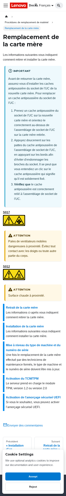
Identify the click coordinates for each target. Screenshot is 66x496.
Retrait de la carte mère (22, 307)
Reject (33, 486)
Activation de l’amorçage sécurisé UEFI (33, 397)
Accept (33, 476)
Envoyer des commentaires (25, 425)
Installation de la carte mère (25, 326)
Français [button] (44, 5)
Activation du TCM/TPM (22, 378)
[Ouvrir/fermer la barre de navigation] (5, 5)
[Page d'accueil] (6, 17)
